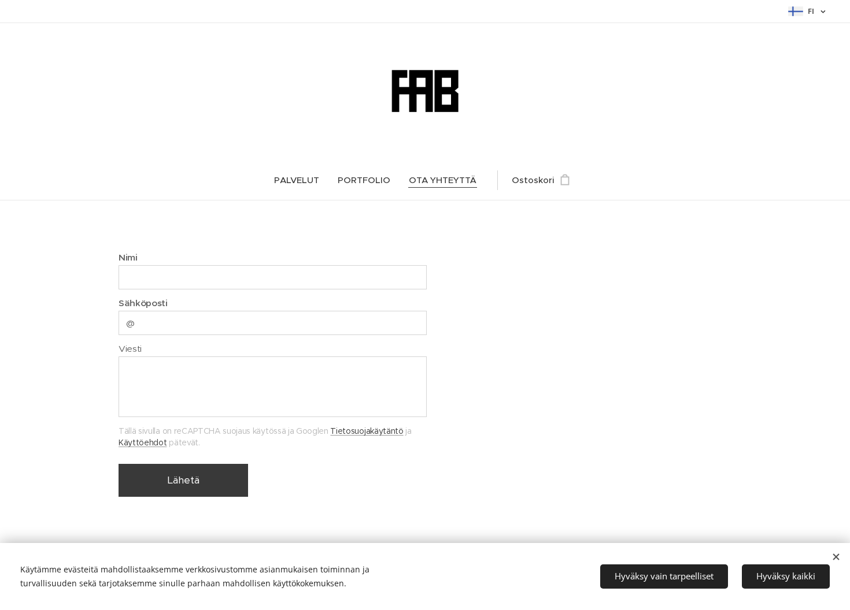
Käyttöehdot (143, 442)
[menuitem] (301, 180)
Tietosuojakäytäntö (366, 431)
